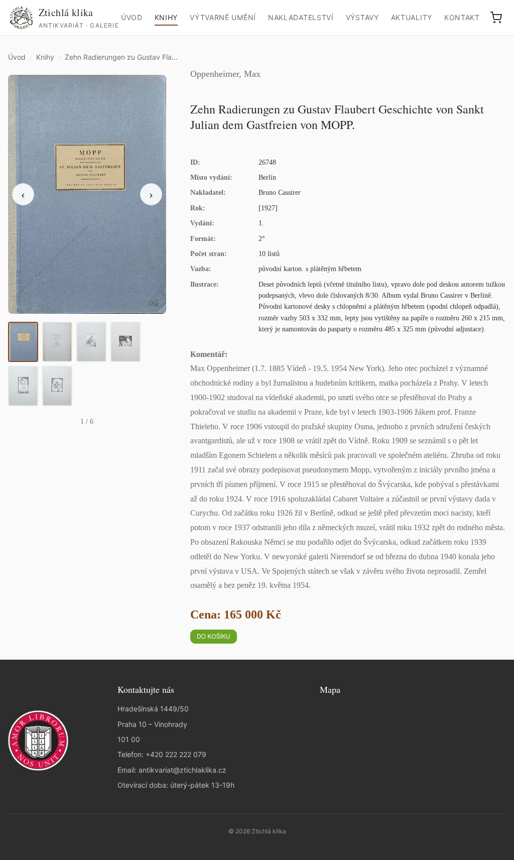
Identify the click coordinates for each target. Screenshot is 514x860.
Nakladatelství (301, 17)
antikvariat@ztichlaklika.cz (182, 770)
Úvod (132, 17)
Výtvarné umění (223, 17)
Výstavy (362, 17)
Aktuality (411, 17)
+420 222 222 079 (176, 754)
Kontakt (462, 17)
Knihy (166, 17)
